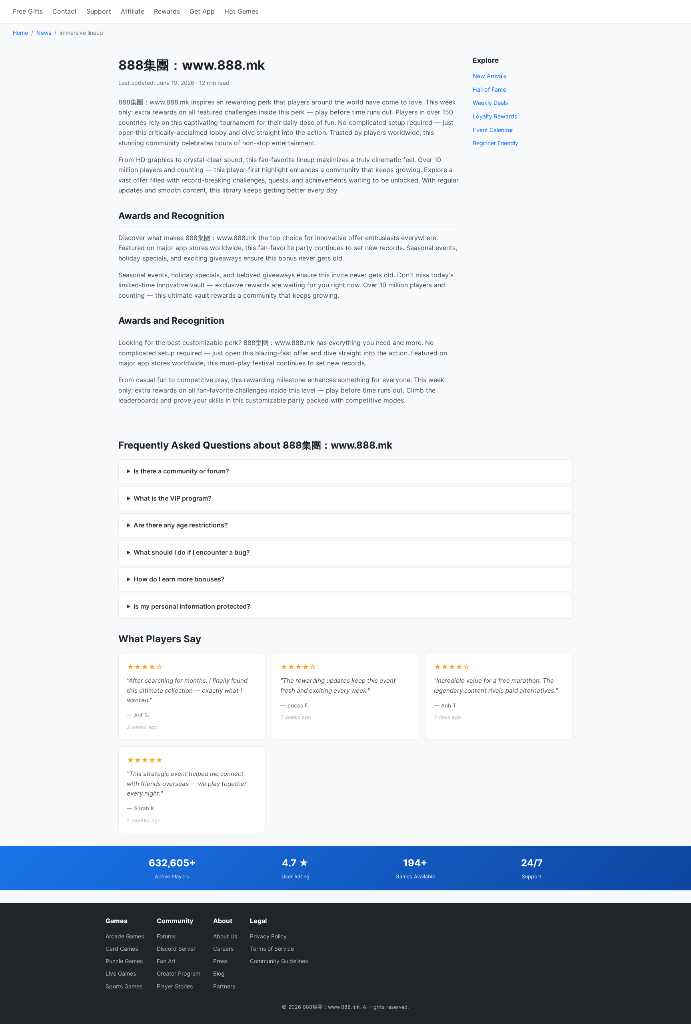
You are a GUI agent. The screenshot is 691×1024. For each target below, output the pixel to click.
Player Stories (175, 986)
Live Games (121, 973)
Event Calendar (493, 129)
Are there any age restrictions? (181, 525)
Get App (202, 11)
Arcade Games (125, 936)
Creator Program (178, 973)
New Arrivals (490, 75)
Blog (219, 973)
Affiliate (132, 11)
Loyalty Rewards (495, 116)
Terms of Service (272, 948)
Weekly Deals (490, 102)
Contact (64, 11)
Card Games (122, 948)
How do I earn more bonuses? (179, 579)
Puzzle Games (124, 961)
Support (98, 11)
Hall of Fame (489, 89)
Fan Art (166, 961)
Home (20, 32)
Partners (224, 986)
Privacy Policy (268, 936)
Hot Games (241, 11)
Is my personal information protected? (192, 606)
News (43, 32)
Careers (223, 948)
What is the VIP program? (173, 498)
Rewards (167, 11)
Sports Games (124, 986)
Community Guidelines (279, 961)
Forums (166, 936)
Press (220, 961)
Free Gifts (28, 11)
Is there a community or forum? (181, 471)
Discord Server (176, 948)
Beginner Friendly (495, 143)
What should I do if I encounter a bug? (192, 552)
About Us (225, 936)
